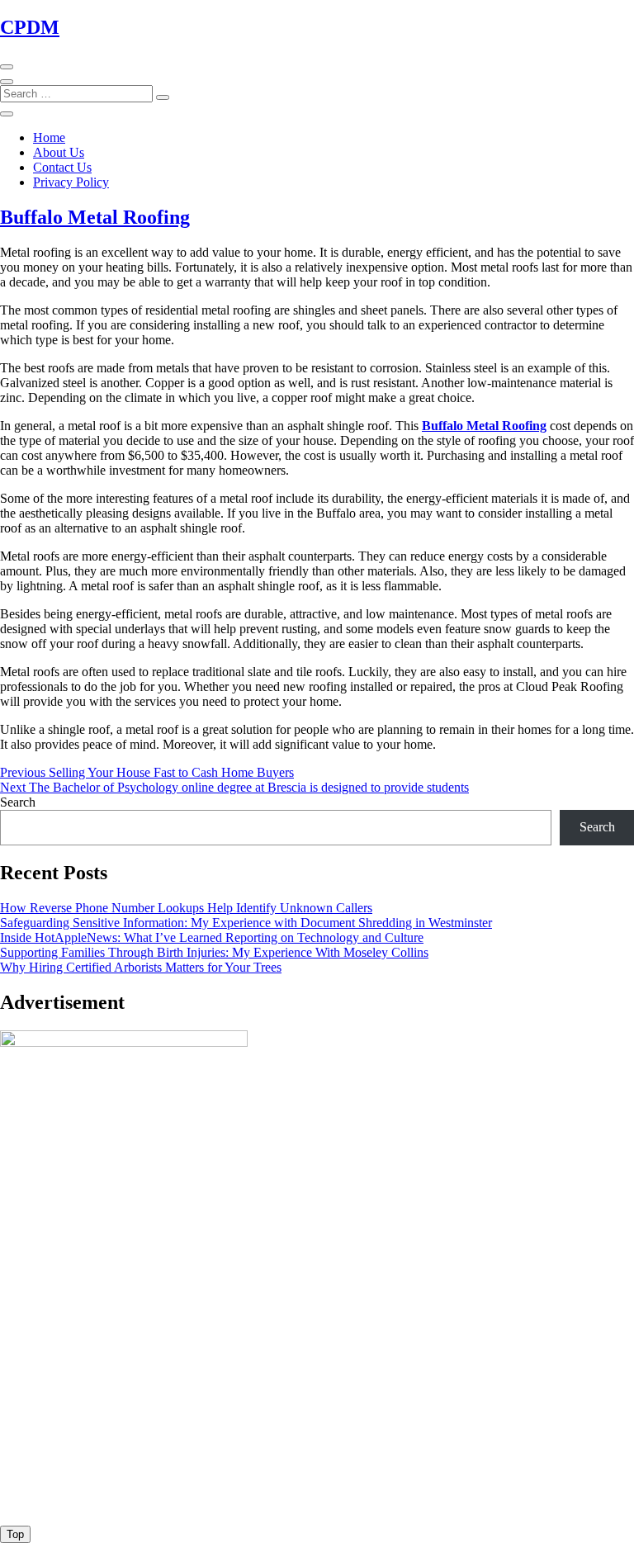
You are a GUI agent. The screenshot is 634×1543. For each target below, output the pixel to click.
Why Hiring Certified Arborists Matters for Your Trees (141, 967)
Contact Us (62, 167)
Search (17, 802)
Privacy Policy (71, 182)
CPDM (29, 27)
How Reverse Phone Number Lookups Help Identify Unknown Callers (186, 908)
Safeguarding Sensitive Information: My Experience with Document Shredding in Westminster (246, 923)
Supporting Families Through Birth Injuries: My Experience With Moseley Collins (214, 952)
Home (49, 137)
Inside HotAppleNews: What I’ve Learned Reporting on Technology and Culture (211, 937)
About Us (58, 152)
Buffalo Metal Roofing (95, 217)
